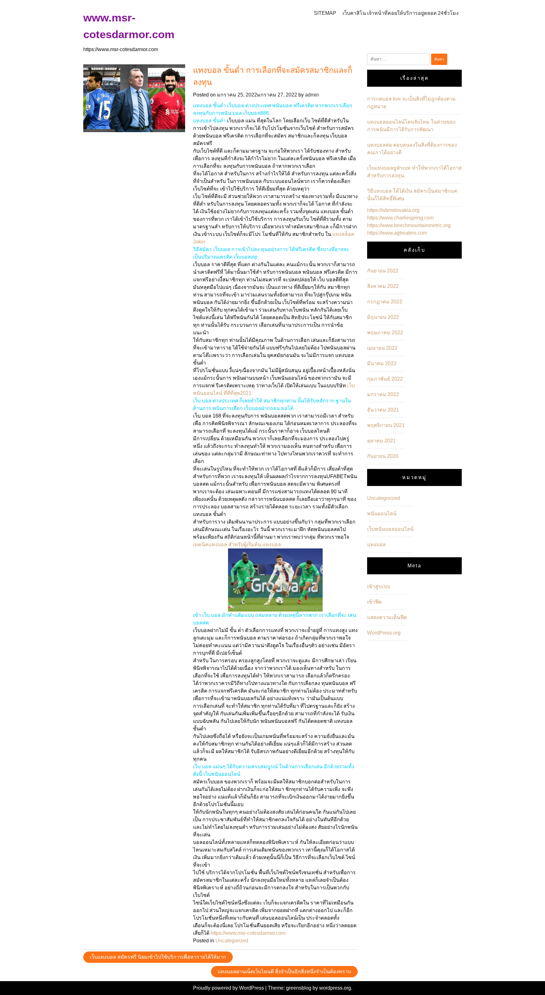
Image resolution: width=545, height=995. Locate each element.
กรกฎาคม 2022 (384, 301)
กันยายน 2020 (382, 456)
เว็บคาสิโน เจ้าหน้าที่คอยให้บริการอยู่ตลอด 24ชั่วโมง (401, 13)
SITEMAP (325, 13)
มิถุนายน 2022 (383, 317)
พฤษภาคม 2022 (385, 332)
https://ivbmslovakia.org (393, 210)
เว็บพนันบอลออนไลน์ (390, 529)
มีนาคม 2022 (381, 363)
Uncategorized (231, 940)
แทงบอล (376, 544)
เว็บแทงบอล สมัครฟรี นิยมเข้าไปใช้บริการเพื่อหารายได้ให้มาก (158, 957)
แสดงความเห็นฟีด (387, 617)
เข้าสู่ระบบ (378, 586)
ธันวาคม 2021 (383, 410)
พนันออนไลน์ (381, 513)
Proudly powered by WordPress (229, 988)
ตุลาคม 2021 (381, 440)
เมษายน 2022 (382, 348)
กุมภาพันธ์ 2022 (385, 379)
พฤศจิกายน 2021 (386, 425)
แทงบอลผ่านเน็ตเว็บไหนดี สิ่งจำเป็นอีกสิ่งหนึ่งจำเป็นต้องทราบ (284, 971)
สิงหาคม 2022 (383, 286)
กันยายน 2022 (382, 270)
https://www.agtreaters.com (397, 233)
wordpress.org (335, 988)
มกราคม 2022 (383, 394)
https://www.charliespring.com (400, 217)
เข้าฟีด (374, 602)
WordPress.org (384, 632)
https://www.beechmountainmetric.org (409, 225)
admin (312, 94)
